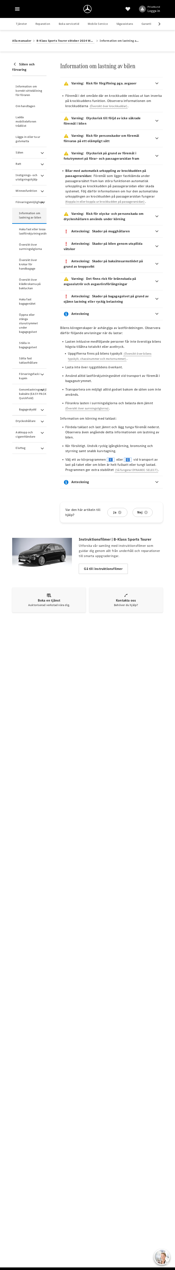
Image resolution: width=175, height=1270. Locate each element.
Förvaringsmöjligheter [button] (30, 202)
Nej (140, 512)
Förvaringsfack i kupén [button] (29, 376)
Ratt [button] (18, 164)
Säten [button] (19, 152)
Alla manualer (21, 41)
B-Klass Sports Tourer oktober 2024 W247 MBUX (65, 41)
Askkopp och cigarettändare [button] (25, 434)
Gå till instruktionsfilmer (103, 568)
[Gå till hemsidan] (87, 9)
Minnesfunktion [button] (26, 191)
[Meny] (17, 9)
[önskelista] (127, 9)
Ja (114, 512)
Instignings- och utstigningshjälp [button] (26, 177)
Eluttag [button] (20, 448)
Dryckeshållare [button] (25, 421)
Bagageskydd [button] (27, 409)
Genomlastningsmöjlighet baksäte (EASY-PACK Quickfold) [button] (32, 394)
